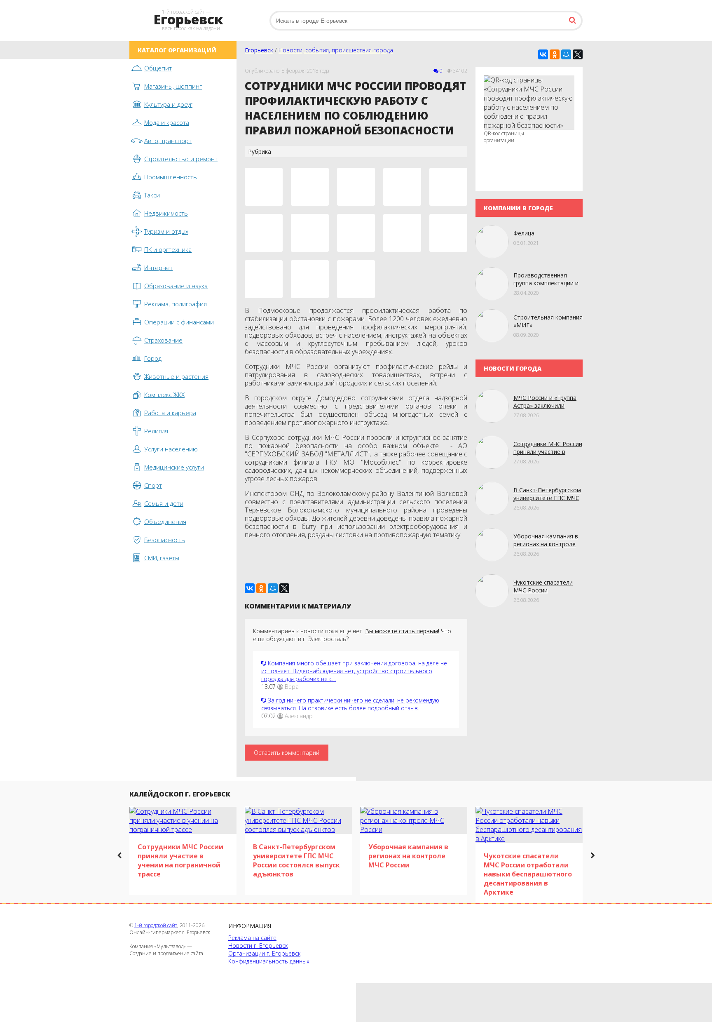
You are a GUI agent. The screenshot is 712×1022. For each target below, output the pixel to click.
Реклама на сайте (252, 938)
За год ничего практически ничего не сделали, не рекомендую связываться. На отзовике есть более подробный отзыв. (350, 704)
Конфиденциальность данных (268, 961)
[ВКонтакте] (543, 54)
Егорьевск (259, 50)
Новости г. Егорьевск (258, 945)
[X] (578, 54)
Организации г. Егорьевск (264, 953)
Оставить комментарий (286, 753)
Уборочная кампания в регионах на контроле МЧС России (545, 544)
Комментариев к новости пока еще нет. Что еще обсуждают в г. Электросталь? (352, 635)
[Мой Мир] (566, 54)
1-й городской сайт (155, 925)
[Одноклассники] (555, 54)
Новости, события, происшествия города (336, 50)
